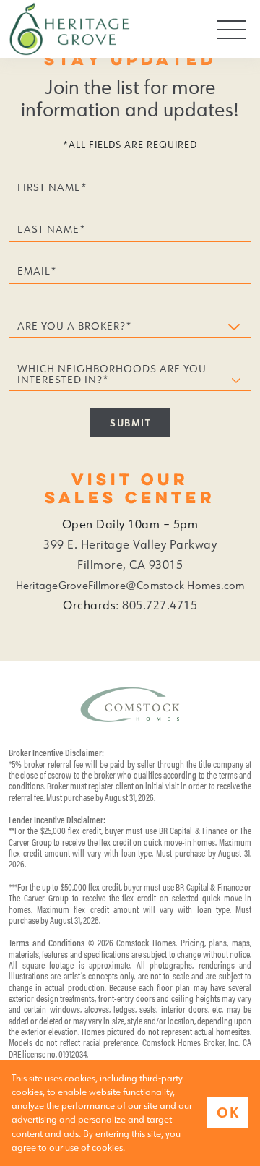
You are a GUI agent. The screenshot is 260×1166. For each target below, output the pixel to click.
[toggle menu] (231, 29)
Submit (130, 422)
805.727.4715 (159, 605)
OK (228, 1112)
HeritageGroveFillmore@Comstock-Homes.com (130, 585)
